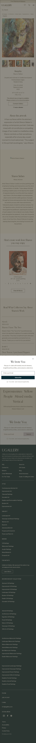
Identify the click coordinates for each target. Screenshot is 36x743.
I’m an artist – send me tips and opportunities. (19, 381)
